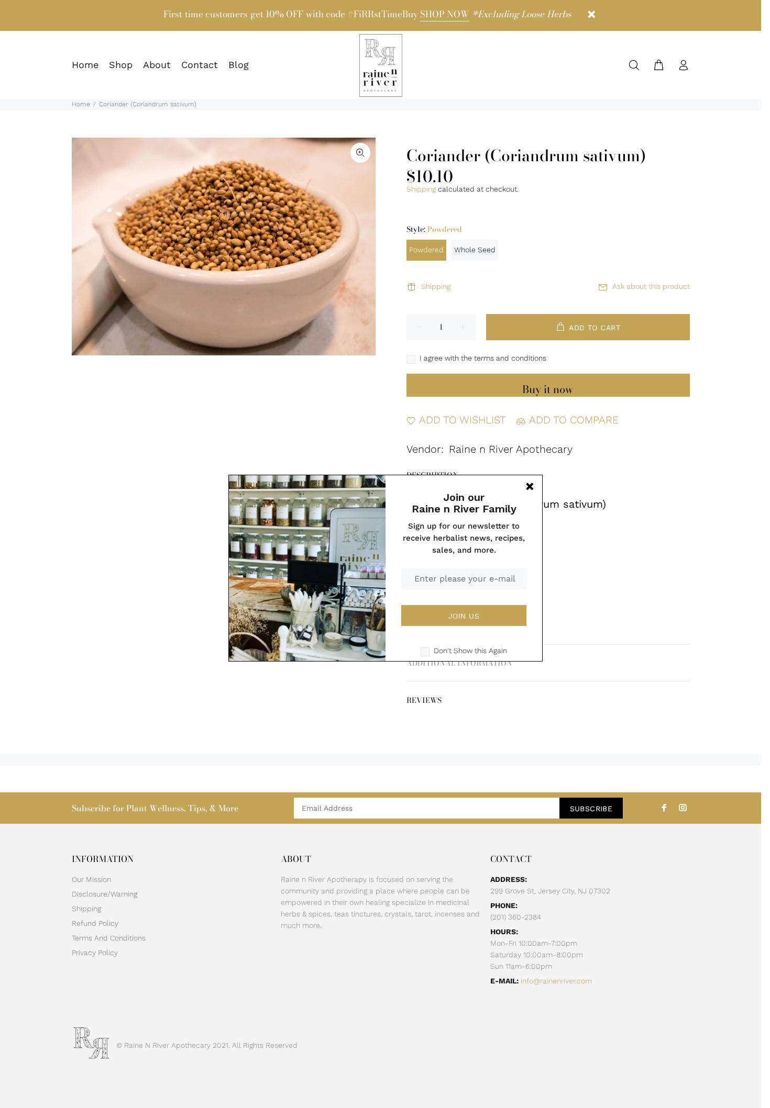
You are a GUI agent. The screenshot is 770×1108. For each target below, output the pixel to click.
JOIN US (463, 616)
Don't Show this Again (470, 650)
